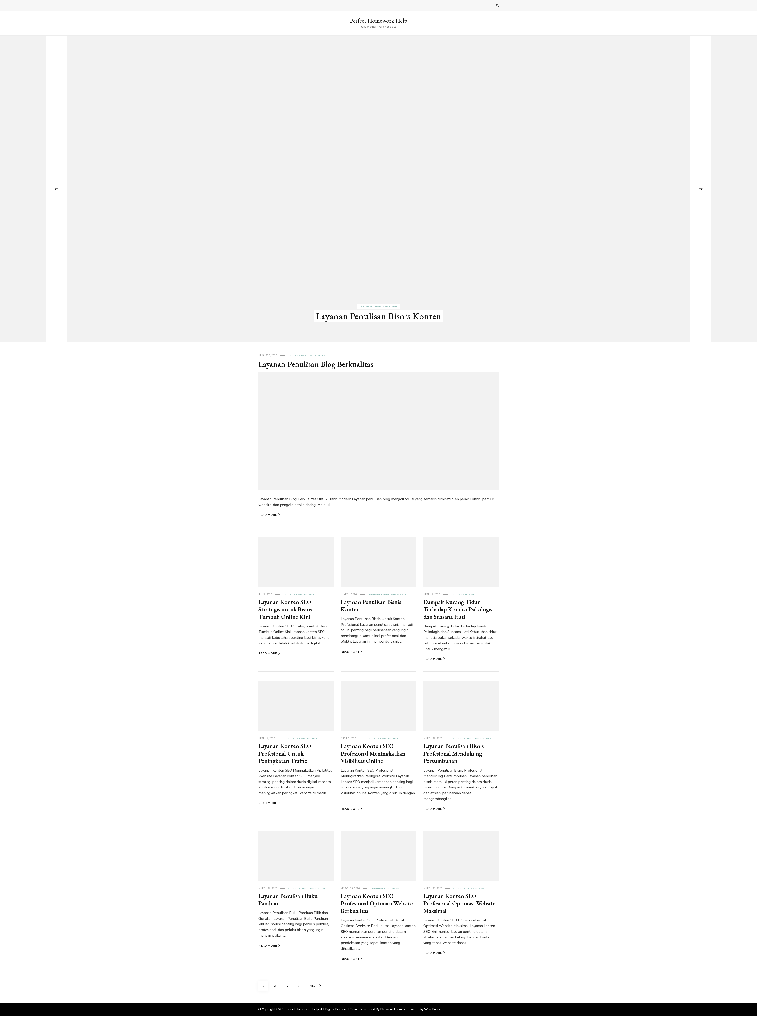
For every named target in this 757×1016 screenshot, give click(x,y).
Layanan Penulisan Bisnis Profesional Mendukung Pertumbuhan (453, 753)
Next (313, 986)
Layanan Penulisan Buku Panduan (288, 899)
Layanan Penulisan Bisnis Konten (371, 605)
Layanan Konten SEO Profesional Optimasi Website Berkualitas (377, 903)
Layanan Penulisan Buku (306, 888)
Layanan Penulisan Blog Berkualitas (378, 316)
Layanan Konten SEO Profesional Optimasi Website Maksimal (459, 903)
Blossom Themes (392, 1009)
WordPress (432, 1009)
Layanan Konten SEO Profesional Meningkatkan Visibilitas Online (373, 753)
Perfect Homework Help (378, 20)
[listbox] (378, 189)
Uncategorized (462, 594)
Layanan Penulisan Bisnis (386, 594)
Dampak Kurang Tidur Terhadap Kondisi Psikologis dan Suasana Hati (457, 609)
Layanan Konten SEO (298, 594)
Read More (267, 515)
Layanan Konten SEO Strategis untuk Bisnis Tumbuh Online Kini (285, 609)
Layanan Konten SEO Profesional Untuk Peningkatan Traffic (284, 753)
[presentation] (56, 189)
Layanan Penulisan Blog (378, 306)
